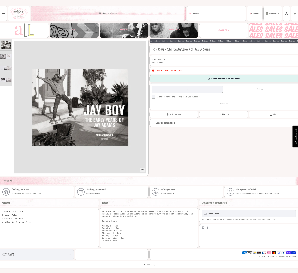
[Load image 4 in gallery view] (6, 80)
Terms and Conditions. (188, 97)
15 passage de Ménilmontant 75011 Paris (26, 193)
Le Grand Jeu (272, 257)
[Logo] (19, 13)
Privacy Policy (10, 215)
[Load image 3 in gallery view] (6, 68)
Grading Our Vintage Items (16, 222)
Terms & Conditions (12, 211)
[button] (294, 13)
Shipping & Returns (12, 218)
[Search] (189, 13)
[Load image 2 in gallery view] (6, 56)
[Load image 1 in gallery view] (6, 44)
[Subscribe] (292, 213)
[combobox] (216, 13)
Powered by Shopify (287, 257)
